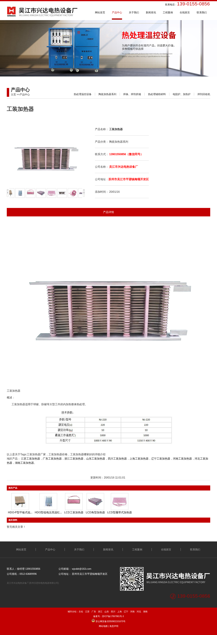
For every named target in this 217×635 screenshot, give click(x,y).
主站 (81, 611)
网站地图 (103, 626)
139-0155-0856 (193, 596)
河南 (132, 611)
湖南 (145, 611)
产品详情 (108, 212)
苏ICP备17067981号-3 (113, 616)
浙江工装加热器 (73, 458)
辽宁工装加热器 (160, 458)
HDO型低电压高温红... (48, 512)
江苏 (87, 611)
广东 (94, 611)
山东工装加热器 (95, 458)
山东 (106, 611)
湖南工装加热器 (24, 462)
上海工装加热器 (139, 458)
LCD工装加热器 (73, 512)
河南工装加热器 (182, 458)
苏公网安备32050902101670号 (110, 621)
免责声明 (114, 626)
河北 (139, 611)
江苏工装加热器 (30, 458)
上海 (119, 611)
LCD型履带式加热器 (119, 512)
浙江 (100, 611)
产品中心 (25, 94)
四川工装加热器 (117, 458)
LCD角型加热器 (95, 512)
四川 (113, 611)
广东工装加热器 (52, 458)
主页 (13, 94)
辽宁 (126, 611)
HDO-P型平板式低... (20, 512)
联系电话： (151, 4)
